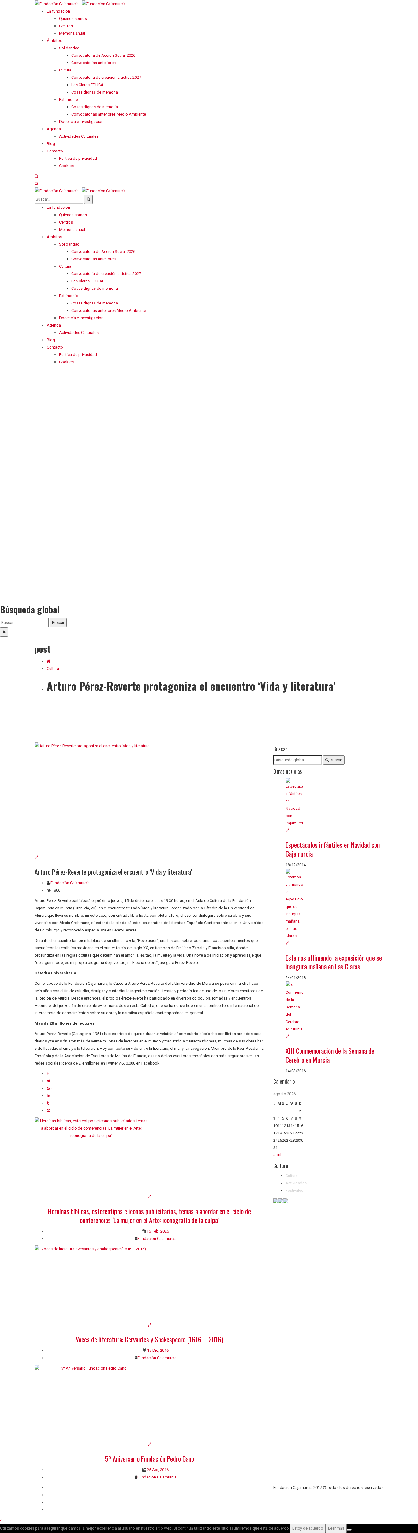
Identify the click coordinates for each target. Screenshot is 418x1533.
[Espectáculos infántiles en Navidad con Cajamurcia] (334, 802)
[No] (349, 1530)
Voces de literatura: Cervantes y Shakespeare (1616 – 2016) (149, 1339)
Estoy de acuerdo (307, 1528)
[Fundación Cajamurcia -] (81, 3)
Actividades (296, 1183)
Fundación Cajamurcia (70, 883)
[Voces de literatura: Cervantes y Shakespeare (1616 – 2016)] (149, 1283)
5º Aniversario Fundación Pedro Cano (149, 1458)
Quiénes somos (61, 1487)
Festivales (294, 1190)
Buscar (58, 622)
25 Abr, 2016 (157, 1469)
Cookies (54, 1509)
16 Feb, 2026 (157, 1231)
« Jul (277, 1155)
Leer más (336, 1528)
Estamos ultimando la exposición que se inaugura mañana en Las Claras (334, 962)
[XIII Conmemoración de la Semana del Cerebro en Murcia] (334, 1007)
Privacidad (56, 1502)
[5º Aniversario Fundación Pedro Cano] (149, 1403)
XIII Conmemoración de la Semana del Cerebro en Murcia (331, 1055)
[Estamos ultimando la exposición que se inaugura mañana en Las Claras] (334, 904)
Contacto (55, 1495)
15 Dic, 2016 (157, 1350)
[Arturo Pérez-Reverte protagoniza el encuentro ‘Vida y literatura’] (149, 798)
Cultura (53, 668)
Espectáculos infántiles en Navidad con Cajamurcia (333, 849)
